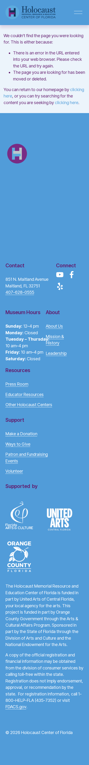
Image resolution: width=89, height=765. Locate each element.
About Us (54, 326)
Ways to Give (17, 444)
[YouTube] (60, 274)
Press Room (16, 384)
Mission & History (55, 339)
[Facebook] (71, 274)
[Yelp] (60, 286)
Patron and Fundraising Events (26, 457)
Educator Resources (24, 394)
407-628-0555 (19, 292)
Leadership (56, 353)
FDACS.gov (15, 706)
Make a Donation (21, 433)
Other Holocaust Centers (28, 404)
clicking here (66, 102)
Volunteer (14, 471)
